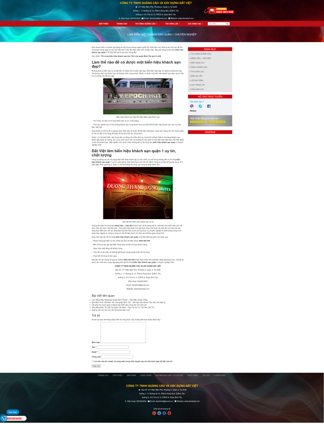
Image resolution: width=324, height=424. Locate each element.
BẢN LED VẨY (196, 76)
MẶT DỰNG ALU (198, 62)
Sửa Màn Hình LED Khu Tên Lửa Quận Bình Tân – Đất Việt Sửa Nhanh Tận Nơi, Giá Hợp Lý (128, 302)
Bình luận (96, 342)
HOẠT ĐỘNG (192, 375)
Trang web (96, 356)
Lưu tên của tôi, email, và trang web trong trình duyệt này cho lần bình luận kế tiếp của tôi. (133, 361)
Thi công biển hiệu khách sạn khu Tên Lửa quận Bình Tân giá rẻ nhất (131, 56)
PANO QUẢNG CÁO (199, 67)
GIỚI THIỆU (117, 375)
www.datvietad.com (167, 259)
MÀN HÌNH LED (197, 89)
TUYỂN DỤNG (220, 375)
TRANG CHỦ (103, 375)
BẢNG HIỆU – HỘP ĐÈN (201, 58)
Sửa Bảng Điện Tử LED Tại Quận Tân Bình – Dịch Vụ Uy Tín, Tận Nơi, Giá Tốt (123, 307)
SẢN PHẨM (131, 375)
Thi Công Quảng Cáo (201, 54)
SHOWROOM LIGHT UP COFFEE (169, 375)
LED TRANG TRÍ (198, 85)
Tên (94, 347)
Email (95, 352)
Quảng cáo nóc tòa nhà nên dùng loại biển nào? (111, 310)
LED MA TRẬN (197, 80)
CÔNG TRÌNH (145, 375)
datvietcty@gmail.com (140, 285)
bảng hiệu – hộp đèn (124, 225)
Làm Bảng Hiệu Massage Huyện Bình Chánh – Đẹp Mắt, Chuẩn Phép (120, 299)
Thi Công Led (197, 71)
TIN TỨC (206, 375)
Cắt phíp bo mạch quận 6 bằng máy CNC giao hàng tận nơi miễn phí (119, 305)
